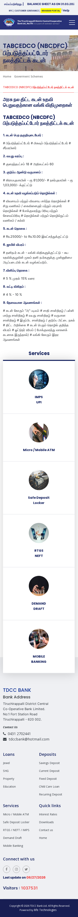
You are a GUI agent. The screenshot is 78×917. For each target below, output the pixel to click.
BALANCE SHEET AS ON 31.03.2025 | (46, 4)
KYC (11, 10)
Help (66, 10)
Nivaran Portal (51, 10)
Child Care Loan (49, 786)
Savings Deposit (49, 763)
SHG (6, 771)
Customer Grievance (27, 10)
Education (9, 786)
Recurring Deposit (50, 794)
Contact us (46, 830)
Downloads (46, 822)
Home (7, 76)
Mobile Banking (13, 846)
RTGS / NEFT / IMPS (16, 830)
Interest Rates (48, 814)
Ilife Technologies (45, 910)
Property (8, 779)
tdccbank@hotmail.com (28, 739)
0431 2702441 (18, 733)
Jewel (6, 763)
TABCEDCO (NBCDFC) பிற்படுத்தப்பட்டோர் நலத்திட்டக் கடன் (38, 87)
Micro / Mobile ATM (16, 814)
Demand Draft (12, 838)
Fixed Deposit (48, 779)
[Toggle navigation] (72, 22)
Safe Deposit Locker (16, 822)
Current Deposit (49, 771)
